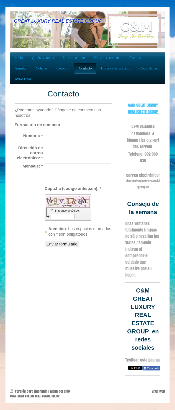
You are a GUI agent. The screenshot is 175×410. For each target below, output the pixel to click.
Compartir (152, 368)
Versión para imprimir (31, 391)
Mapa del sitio (60, 391)
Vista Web (158, 391)
